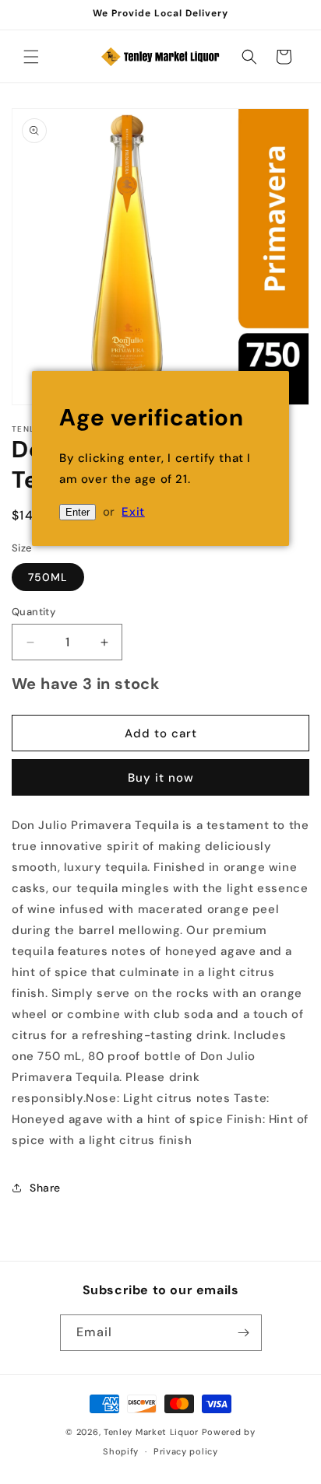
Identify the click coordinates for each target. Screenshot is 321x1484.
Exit (133, 512)
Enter (77, 512)
